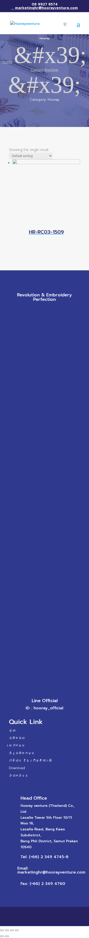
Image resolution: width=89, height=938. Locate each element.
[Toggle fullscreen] (12, 930)
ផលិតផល (17, 738)
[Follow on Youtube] (59, 310)
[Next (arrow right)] (7, 936)
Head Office (34, 798)
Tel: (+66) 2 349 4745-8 (44, 857)
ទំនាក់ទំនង (18, 775)
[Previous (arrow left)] (2, 936)
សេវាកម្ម (17, 745)
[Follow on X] (40, 310)
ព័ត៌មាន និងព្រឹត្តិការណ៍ (30, 760)
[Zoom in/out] (17, 930)
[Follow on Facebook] (30, 310)
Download (17, 768)
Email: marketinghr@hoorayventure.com (51, 870)
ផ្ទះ (12, 730)
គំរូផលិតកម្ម (22, 753)
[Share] (7, 930)
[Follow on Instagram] (49, 310)
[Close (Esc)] (2, 930)
